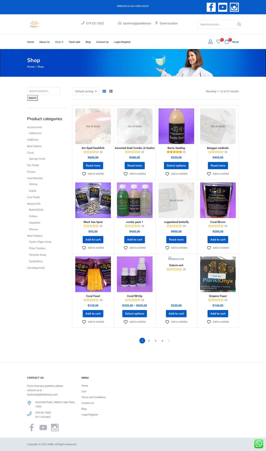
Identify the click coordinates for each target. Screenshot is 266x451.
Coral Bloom (217, 222)
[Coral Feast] (93, 274)
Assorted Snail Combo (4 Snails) (135, 148)
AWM (51, 444)
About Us (44, 42)
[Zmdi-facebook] (211, 7)
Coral (30, 152)
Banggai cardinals (218, 148)
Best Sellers (34, 146)
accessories (34, 127)
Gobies (33, 216)
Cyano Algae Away (40, 241)
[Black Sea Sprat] (93, 200)
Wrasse (33, 229)
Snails (32, 190)
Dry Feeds (33, 165)
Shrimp (33, 184)
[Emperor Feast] (218, 274)
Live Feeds (33, 197)
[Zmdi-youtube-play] (222, 7)
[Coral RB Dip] (135, 274)
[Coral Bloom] (218, 200)
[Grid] (104, 91)
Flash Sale (74, 42)
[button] (232, 42)
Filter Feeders (37, 248)
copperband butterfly (176, 222)
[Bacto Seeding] (176, 126)
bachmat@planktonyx (137, 23)
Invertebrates (35, 178)
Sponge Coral (37, 158)
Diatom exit (176, 265)
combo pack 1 (134, 222)
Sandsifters (36, 261)
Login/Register (122, 42)
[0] (218, 42)
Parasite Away (37, 254)
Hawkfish (34, 222)
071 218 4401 (43, 417)
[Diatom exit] (176, 258)
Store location (169, 23)
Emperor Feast (218, 296)
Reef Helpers (35, 235)
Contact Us (102, 42)
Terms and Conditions (93, 397)
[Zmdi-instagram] (234, 7)
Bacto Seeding (176, 148)
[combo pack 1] (135, 200)
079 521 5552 (95, 23)
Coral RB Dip (134, 296)
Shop (58, 42)
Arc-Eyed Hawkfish (93, 148)
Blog (88, 42)
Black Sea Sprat (93, 222)
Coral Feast (93, 296)
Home (30, 42)
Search (32, 97)
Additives (32, 139)
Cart (83, 391)
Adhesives (35, 133)
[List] (111, 91)
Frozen (31, 171)
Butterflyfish (36, 209)
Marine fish (34, 203)
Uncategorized (36, 267)
